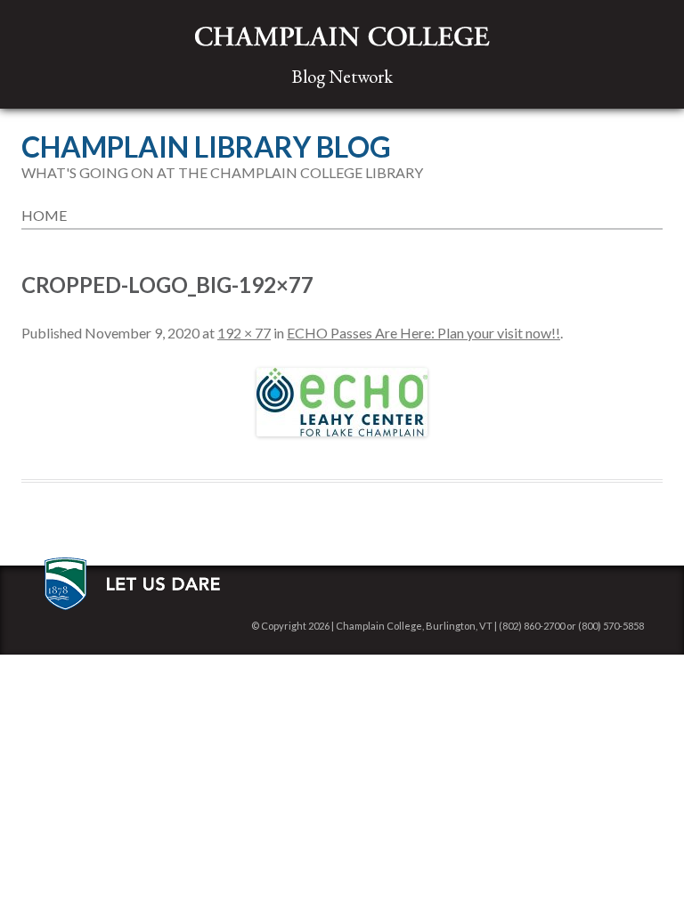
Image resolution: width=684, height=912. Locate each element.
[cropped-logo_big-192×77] (342, 402)
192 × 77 (244, 332)
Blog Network (342, 76)
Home (44, 215)
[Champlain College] (342, 37)
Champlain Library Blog (206, 147)
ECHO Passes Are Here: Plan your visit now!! (423, 332)
